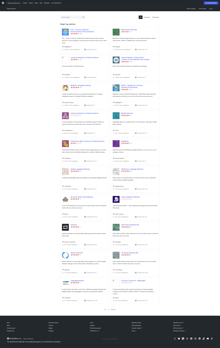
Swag (134, 331)
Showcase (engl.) (53, 322)
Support (92, 325)
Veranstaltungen (136, 325)
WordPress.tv (94, 331)
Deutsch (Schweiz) (28, 338)
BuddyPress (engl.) (179, 331)
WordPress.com (178, 322)
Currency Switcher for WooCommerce (85, 57)
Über (8, 322)
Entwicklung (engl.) (95, 328)
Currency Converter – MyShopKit (133, 281)
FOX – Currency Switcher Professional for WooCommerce (82, 31)
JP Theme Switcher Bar (129, 253)
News (8, 325)
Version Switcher (77, 253)
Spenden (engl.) (137, 328)
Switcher (74, 225)
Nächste (113, 309)
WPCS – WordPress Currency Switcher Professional (132, 86)
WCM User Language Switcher (132, 169)
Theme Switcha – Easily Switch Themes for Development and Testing (135, 58)
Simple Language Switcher (80, 169)
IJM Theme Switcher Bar (130, 225)
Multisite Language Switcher (81, 85)
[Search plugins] (83, 17)
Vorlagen (51, 331)
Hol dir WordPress (211, 3)
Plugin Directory (11, 8)
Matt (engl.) (177, 325)
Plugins (50, 328)
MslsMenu (125, 141)
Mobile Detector (127, 113)
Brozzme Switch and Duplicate (82, 197)
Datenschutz (10, 331)
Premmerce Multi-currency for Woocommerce (87, 141)
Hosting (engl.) (11, 328)
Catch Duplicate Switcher (130, 197)
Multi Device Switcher (129, 30)
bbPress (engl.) (178, 328)
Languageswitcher (77, 281)
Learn (91, 322)
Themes (50, 325)
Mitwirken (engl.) (136, 322)
